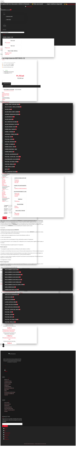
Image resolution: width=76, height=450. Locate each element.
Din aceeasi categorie (9, 89)
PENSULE (20, 199)
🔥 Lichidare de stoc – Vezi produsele (64, 4)
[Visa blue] (5, 437)
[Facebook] (6, 365)
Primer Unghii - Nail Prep (12, 50)
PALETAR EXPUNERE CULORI (20, 191)
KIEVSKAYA (11, 71)
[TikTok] (6, 371)
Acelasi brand (18, 89)
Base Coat (13, 45)
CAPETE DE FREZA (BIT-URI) (20, 178)
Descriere (4, 217)
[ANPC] (5, 428)
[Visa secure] (6, 439)
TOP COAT (12, 40)
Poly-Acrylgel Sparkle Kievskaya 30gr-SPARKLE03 (5, 175)
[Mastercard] (6, 435)
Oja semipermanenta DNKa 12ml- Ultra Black (6, 98)
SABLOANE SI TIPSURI (20, 210)
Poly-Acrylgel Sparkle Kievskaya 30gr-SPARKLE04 (5, 187)
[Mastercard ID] (6, 433)
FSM (9, 339)
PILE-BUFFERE (20, 204)
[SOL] (4, 430)
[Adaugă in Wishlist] (1, 300)
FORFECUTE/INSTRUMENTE (20, 185)
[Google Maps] (6, 368)
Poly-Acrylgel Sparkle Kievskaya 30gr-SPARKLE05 (5, 199)
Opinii (9, 217)
